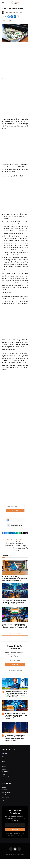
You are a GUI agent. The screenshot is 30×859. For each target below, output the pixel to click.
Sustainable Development (8, 776)
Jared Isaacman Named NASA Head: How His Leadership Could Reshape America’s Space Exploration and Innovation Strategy (16, 694)
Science (4, 766)
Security (4, 769)
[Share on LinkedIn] (15, 16)
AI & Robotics (5, 771)
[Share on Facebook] (11, 16)
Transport (4, 764)
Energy (3, 774)
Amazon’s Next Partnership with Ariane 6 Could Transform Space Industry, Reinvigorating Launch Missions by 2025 (15, 737)
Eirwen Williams (8, 12)
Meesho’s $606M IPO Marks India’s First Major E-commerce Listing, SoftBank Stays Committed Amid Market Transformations (15, 625)
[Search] (27, 2)
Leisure (3, 761)
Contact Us (4, 795)
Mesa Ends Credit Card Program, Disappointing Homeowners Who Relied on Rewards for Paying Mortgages (14, 578)
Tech (3, 756)
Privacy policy (5, 797)
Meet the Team (6, 792)
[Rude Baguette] (15, 2)
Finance (4, 759)
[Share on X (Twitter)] (8, 16)
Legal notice (5, 800)
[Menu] (3, 2)
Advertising (5, 789)
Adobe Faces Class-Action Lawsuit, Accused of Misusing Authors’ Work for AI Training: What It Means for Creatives (16, 716)
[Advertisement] (15, 60)
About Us (4, 787)
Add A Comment (15, 633)
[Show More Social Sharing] (18, 16)
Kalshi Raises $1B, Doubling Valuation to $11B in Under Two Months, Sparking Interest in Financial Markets (14, 602)
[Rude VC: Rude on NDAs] (15, 33)
